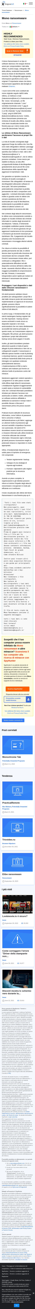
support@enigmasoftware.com (10, 1185)
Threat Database (7, 10)
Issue (4, 920)
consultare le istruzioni (21, 1259)
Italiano (27, 3)
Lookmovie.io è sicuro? (15, 916)
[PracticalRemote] (17, 790)
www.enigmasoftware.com (17, 1163)
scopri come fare (12, 1117)
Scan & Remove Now (15, 51)
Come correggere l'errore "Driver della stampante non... (15, 953)
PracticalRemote (11, 803)
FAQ (9, 1073)
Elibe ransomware (11, 874)
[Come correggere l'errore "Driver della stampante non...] (17, 939)
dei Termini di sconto (12, 1115)
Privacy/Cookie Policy (17, 46)
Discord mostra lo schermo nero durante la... (16, 992)
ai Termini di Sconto (7, 1230)
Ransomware (18, 10)
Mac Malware (6, 806)
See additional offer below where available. (16, 44)
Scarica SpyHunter (15, 689)
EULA (5, 46)
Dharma (12, 86)
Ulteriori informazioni (17, 1302)
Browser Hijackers (8, 843)
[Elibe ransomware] (17, 862)
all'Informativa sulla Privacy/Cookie (21, 1228)
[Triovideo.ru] (17, 827)
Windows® (14, 707)
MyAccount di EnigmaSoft (20, 1187)
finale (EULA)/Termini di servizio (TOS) (16, 1252)
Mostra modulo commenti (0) (13, 720)
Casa (3, 1266)
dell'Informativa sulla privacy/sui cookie (12, 1254)
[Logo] (8, 3)
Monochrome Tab (11, 757)
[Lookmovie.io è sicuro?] (17, 904)
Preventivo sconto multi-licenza (13, 699)
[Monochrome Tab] (17, 745)
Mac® (21, 707)
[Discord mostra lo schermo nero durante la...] (17, 979)
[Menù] (30, 4)
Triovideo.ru (8, 839)
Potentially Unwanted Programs (13, 761)
